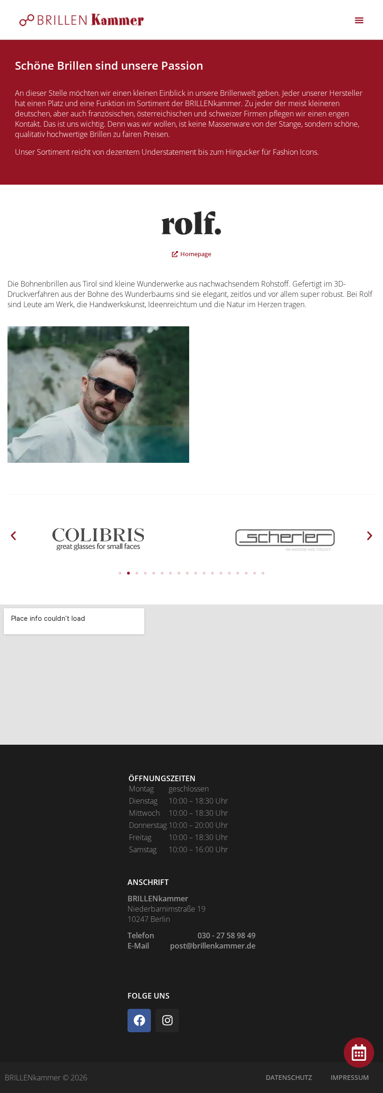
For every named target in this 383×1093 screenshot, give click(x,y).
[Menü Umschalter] (359, 20)
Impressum (350, 1077)
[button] (13, 535)
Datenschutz (289, 1077)
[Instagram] (167, 1020)
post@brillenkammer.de (212, 946)
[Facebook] (139, 1020)
